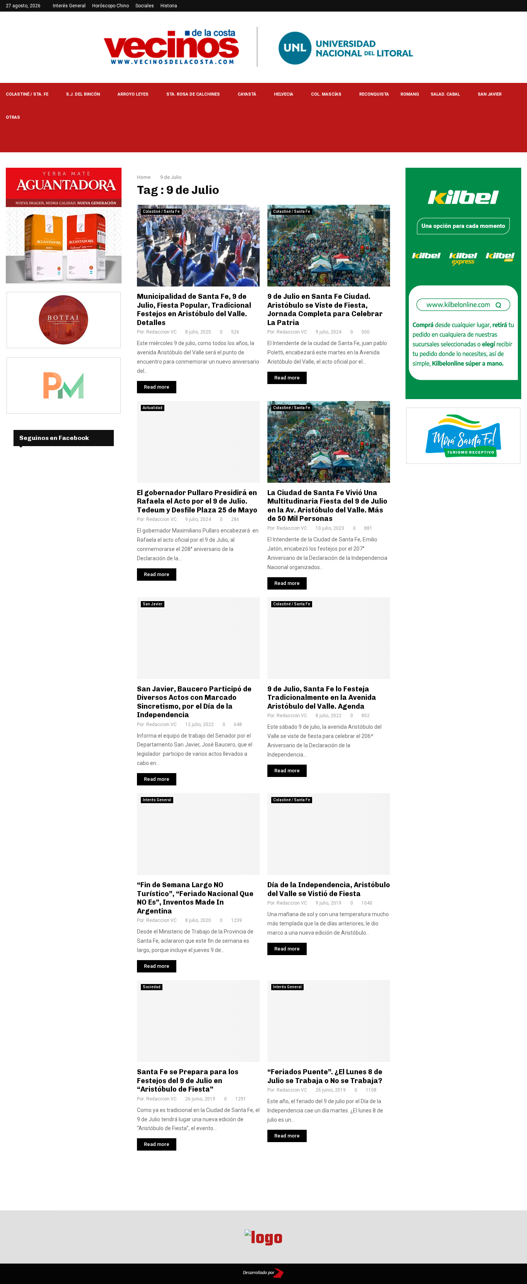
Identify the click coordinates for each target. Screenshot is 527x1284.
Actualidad (152, 408)
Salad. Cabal (445, 94)
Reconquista (374, 94)
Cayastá (247, 94)
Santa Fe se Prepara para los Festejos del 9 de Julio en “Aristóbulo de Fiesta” (187, 1081)
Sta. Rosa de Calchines (193, 94)
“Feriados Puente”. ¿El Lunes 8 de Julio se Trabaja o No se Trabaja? (324, 1076)
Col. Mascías (326, 94)
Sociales (144, 5)
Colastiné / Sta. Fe (27, 94)
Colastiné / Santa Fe (161, 211)
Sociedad (151, 987)
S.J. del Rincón (83, 94)
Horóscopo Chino (110, 5)
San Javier (490, 94)
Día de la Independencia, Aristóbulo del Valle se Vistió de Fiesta (328, 889)
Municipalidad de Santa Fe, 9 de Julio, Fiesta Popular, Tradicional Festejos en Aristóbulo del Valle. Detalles (194, 309)
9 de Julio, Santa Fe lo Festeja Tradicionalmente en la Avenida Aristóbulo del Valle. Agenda (321, 698)
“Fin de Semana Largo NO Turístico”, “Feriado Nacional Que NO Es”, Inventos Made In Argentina (195, 898)
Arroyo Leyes (133, 94)
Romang (409, 94)
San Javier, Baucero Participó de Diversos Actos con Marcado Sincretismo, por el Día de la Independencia (194, 702)
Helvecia (283, 94)
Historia (168, 5)
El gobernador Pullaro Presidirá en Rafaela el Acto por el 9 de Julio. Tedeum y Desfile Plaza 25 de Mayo (197, 501)
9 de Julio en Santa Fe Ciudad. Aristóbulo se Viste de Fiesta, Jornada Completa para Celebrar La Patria (325, 309)
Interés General (69, 5)
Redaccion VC (161, 332)
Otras (13, 117)
